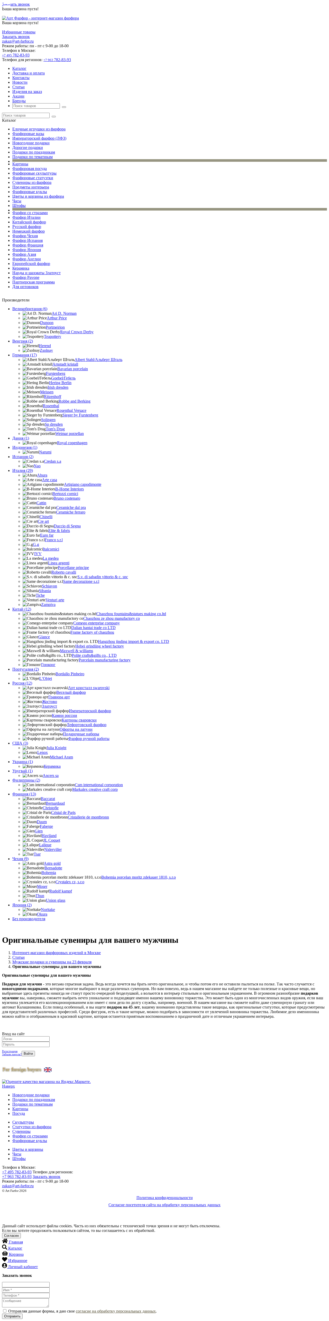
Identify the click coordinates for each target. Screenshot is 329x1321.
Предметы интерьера (30, 187)
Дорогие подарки (27, 147)
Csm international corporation (99, 785)
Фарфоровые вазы (28, 133)
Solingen (48, 419)
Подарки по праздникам (33, 152)
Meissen (46, 392)
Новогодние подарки (31, 143)
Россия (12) (22, 683)
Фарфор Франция (27, 245)
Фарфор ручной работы (88, 738)
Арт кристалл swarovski (88, 688)
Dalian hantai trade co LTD (93, 627)
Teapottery (52, 336)
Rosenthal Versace (71, 410)
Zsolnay (46, 350)
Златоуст (49, 706)
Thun (39, 896)
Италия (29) (22, 470)
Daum (42, 822)
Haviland (49, 835)
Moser (42, 886)
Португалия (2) (25, 669)
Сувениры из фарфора (31, 182)
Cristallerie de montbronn (88, 817)
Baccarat (48, 798)
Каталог (19, 68)
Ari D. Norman (64, 313)
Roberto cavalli (63, 572)
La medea (51, 558)
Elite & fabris (59, 530)
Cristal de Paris (63, 812)
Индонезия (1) (24, 447)
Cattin (41, 503)
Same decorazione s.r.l (81, 581)
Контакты (21, 77)
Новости (20, 82)
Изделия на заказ (27, 91)
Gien (39, 831)
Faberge (46, 826)
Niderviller (53, 849)
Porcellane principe (73, 567)
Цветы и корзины (27, 1149)
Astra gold (52, 863)
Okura (42, 914)
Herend (45, 346)
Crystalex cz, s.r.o (70, 882)
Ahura (42, 475)
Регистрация (9, 1051)
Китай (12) (21, 609)
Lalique (45, 845)
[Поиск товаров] (64, 107)
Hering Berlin (60, 383)
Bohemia (48, 872)
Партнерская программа (33, 282)
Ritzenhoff (52, 396)
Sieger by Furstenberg (80, 415)
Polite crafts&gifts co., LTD (94, 655)
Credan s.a (52, 461)
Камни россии (64, 715)
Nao (37, 466)
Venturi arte (54, 600)
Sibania (45, 590)
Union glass (55, 900)
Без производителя (28, 919)
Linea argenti (58, 563)
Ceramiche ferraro (70, 512)
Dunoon (46, 322)
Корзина (16, 1254)
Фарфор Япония (26, 250)
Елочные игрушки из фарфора (39, 129)
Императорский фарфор (90, 711)
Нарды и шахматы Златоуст (36, 273)
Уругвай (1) (22, 771)
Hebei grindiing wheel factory (99, 646)
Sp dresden (54, 424)
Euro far (46, 535)
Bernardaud (55, 803)
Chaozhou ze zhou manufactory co (111, 618)
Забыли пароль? (12, 1054)
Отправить (12, 1316)
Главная (16, 1242)
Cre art (43, 521)
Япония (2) (22, 905)
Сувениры (21, 1131)
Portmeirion (55, 327)
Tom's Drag (55, 429)
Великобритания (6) (29, 309)
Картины (20, 164)
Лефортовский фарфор (86, 725)
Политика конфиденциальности (164, 1197)
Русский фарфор (26, 226)
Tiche (40, 595)
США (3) (20, 743)
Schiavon (49, 586)
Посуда (18, 1113)
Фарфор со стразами (30, 213)
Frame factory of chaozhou (92, 632)
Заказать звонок (16, 4)
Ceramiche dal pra (71, 507)
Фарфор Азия (24, 254)
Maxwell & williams (76, 651)
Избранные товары (18, 32)
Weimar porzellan (69, 433)
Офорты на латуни (76, 729)
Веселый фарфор (71, 692)
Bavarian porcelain (72, 369)
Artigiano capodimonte (82, 484)
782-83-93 (16, 55)
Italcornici (51, 549)
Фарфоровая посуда (29, 168)
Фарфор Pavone (25, 277)
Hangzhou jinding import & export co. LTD (133, 641)
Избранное (17, 1260)
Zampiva (48, 604)
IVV (38, 554)
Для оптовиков (25, 286)
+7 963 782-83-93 (17, 1176)
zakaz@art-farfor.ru (18, 41)
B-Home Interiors (69, 489)
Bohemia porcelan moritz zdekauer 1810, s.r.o (138, 877)
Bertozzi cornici (65, 493)
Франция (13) (24, 794)
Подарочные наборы (81, 734)
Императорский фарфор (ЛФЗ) (39, 138)
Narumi (45, 452)
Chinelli (46, 517)
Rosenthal (51, 406)
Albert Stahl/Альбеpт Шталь (98, 359)
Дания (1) (20, 438)
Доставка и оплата (28, 73)
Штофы (19, 205)
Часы (16, 201)
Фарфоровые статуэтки (32, 178)
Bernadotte (53, 868)
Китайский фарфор (29, 222)
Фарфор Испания (27, 240)
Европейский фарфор (31, 263)
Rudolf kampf (60, 891)
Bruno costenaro (66, 498)
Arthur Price (57, 318)
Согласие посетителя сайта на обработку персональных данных (164, 1205)
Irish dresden (58, 387)
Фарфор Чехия (25, 236)
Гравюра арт (59, 697)
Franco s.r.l (54, 540)
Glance (44, 637)
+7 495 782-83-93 (17, 1172)
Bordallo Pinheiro (70, 674)
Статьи (18, 87)
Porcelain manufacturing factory (105, 660)
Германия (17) (24, 355)
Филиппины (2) (26, 780)
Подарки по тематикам (32, 157)
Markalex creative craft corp (95, 789)
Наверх (8, 1086)
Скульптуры (23, 1122)
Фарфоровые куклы (29, 191)
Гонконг (48, 664)
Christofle (51, 808)
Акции (18, 96)
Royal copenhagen (72, 443)
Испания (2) (22, 456)
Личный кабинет (23, 1267)
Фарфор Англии (26, 259)
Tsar (37, 854)
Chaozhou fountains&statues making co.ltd (131, 614)
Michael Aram (61, 757)
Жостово (49, 701)
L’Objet (45, 678)
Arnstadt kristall (65, 364)
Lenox (42, 752)
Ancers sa (51, 775)
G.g (36, 544)
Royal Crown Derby (77, 332)
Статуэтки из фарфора (31, 1127)
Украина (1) (22, 761)
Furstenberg (55, 373)
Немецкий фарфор (28, 231)
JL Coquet (51, 840)
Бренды (19, 101)
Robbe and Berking (74, 401)
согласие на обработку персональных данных (116, 1311)
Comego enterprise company (96, 623)
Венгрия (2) (22, 341)
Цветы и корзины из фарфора (38, 196)
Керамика (20, 268)
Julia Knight (56, 748)
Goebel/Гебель (63, 378)
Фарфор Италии (26, 217)
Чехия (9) (20, 859)
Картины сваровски (79, 720)
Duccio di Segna (67, 526)
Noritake (48, 909)
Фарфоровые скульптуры (34, 173)
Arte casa (49, 480)
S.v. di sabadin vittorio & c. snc (102, 577)
